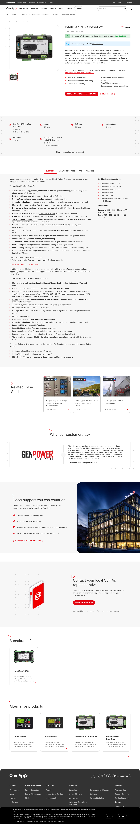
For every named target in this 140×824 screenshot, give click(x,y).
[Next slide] (128, 419)
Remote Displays (75, 794)
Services (44, 8)
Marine (27, 798)
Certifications (110, 124)
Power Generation (32, 790)
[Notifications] (131, 9)
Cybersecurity (51, 798)
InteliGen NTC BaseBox (68, 14)
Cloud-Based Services (54, 794)
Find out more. (97, 44)
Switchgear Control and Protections (78, 803)
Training (49, 790)
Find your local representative (108, 611)
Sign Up (119, 2)
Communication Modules (99, 790)
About (61, 8)
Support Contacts (122, 794)
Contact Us (119, 807)
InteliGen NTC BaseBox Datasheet (22, 125)
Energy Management (33, 794)
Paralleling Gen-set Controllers (40, 14)
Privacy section (59, 821)
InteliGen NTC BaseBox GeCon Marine (79, 73)
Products (34, 8)
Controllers (24, 14)
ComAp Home (10, 2)
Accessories (73, 798)
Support (53, 8)
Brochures (17, 137)
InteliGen (55, 14)
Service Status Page (122, 798)
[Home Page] (7, 14)
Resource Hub (120, 790)
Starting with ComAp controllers (37, 2)
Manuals (47, 124)
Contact (78, 8)
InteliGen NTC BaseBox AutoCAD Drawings (53, 138)
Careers (51, 2)
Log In (113, 2)
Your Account (15, 790)
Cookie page (43, 821)
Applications (23, 8)
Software (78, 124)
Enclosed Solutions (97, 798)
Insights (69, 8)
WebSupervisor (21, 2)
